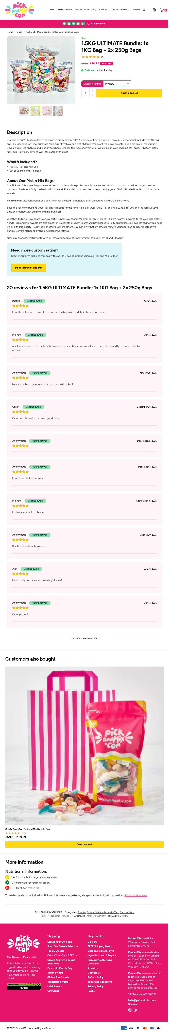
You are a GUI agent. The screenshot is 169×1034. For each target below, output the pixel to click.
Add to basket (129, 92)
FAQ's (91, 990)
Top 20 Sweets (55, 950)
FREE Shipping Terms (99, 946)
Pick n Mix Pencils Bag (59, 968)
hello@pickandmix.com (141, 1000)
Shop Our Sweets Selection (62, 946)
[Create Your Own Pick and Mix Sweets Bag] (84, 746)
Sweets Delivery (120, 915)
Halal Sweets (54, 986)
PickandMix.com (137, 938)
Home (10, 32)
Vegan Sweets (55, 972)
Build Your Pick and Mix (28, 267)
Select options (84, 844)
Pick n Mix (87, 915)
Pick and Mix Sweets (71, 915)
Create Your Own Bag (59, 941)
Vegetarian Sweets (57, 981)
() (103, 56)
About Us (93, 968)
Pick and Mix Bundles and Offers (103, 912)
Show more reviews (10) (84, 638)
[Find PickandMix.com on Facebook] (130, 1010)
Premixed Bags (127, 912)
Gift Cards (53, 990)
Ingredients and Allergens (102, 955)
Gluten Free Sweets (58, 977)
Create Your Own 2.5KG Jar (63, 955)
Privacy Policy (96, 986)
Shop (19, 32)
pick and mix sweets (135, 895)
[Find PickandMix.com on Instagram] (135, 1010)
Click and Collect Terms (101, 950)
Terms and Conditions (100, 981)
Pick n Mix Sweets (102, 915)
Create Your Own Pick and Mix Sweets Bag (27, 829)
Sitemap (132, 1004)
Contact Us (94, 972)
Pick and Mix (54, 915)
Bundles (82, 912)
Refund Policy (95, 977)
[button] (92, 91)
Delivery (92, 941)
